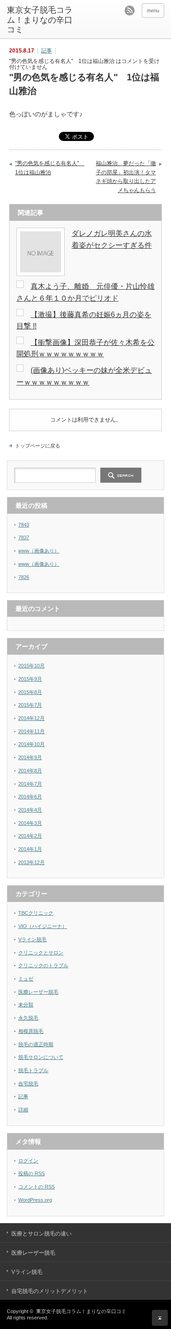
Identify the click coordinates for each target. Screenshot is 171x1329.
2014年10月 (31, 744)
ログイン (28, 1160)
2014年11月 (31, 731)
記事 (46, 50)
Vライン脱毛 (32, 939)
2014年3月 (30, 823)
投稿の (31, 1173)
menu (153, 10)
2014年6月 (30, 796)
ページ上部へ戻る (160, 1318)
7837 (23, 537)
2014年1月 (30, 849)
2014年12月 (31, 718)
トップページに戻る (37, 445)
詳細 (23, 1109)
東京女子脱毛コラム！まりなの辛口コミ (40, 19)
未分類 (25, 1004)
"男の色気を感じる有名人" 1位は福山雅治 (47, 168)
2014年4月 (30, 810)
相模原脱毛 (30, 1031)
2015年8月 (30, 692)
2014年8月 (30, 770)
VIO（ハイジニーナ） (42, 926)
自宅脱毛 (28, 1083)
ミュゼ (25, 978)
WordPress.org (35, 1200)
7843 (23, 524)
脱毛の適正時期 (35, 1044)
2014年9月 (30, 757)
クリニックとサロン (40, 952)
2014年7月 (30, 784)
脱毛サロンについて (40, 1057)
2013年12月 (31, 862)
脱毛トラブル (33, 1070)
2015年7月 (30, 705)
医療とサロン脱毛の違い (41, 1233)
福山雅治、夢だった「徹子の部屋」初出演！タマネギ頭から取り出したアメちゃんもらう (126, 176)
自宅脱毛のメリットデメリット (49, 1291)
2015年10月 (31, 665)
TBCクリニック (35, 913)
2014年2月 (30, 836)
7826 (23, 577)
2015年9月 (30, 679)
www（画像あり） (38, 550)
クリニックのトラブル (43, 965)
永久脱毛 (28, 1018)
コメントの (36, 1186)
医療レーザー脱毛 (38, 992)
